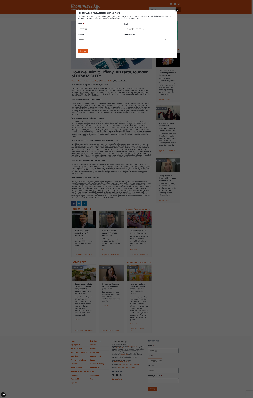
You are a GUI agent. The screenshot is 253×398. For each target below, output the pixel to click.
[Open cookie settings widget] (3, 394)
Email (126, 24)
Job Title (82, 34)
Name (81, 24)
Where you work (131, 34)
